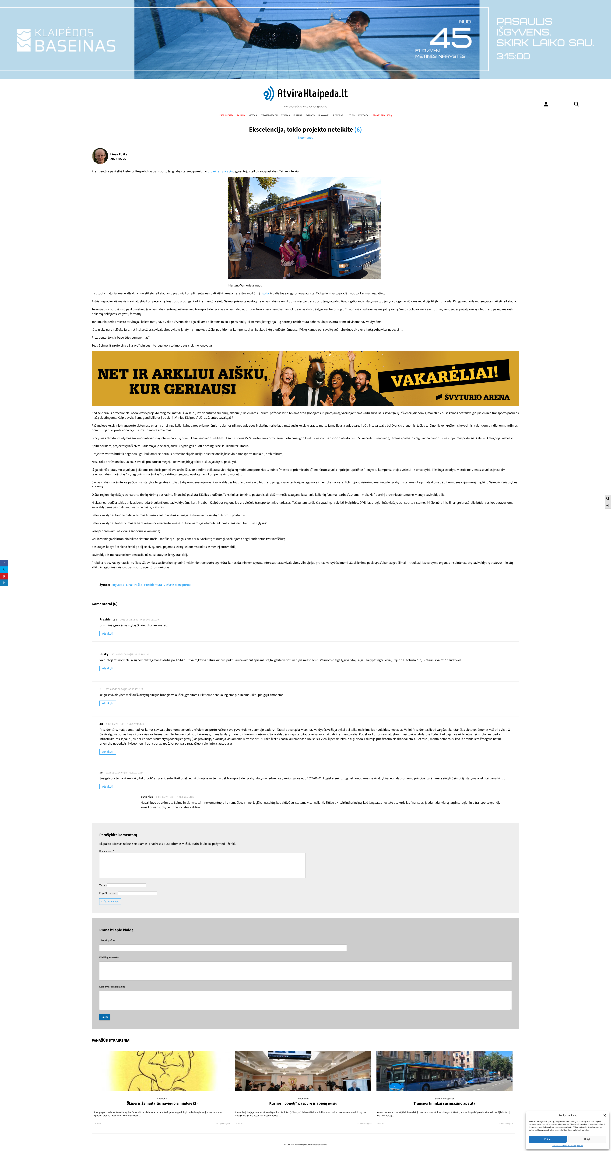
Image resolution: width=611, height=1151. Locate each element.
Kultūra (297, 115)
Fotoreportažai (269, 115)
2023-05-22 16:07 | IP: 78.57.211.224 (124, 772)
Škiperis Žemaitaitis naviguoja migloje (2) (162, 1103)
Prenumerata (226, 115)
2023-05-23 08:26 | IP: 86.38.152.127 (124, 689)
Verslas (285, 115)
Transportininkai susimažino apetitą (444, 1103)
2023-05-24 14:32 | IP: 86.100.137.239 (139, 619)
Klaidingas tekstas (109, 957)
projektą (213, 171)
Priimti (547, 1139)
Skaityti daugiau (223, 1123)
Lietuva (351, 115)
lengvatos (117, 584)
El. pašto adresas (108, 893)
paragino (228, 171)
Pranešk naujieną (382, 115)
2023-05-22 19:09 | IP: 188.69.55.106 (175, 797)
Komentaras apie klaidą (112, 986)
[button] (604, 1115)
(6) (358, 129)
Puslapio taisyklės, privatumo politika (567, 1145)
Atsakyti (107, 633)
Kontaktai (363, 115)
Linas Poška (134, 584)
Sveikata (310, 115)
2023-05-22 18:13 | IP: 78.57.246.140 (125, 724)
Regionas (338, 115)
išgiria (265, 293)
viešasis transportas (177, 584)
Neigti (587, 1139)
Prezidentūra (153, 584)
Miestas (253, 115)
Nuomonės (324, 115)
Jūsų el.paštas (108, 940)
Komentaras (106, 851)
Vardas (103, 885)
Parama (241, 115)
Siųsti (105, 1017)
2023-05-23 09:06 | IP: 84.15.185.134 (130, 654)
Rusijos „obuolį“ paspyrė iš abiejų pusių (303, 1103)
